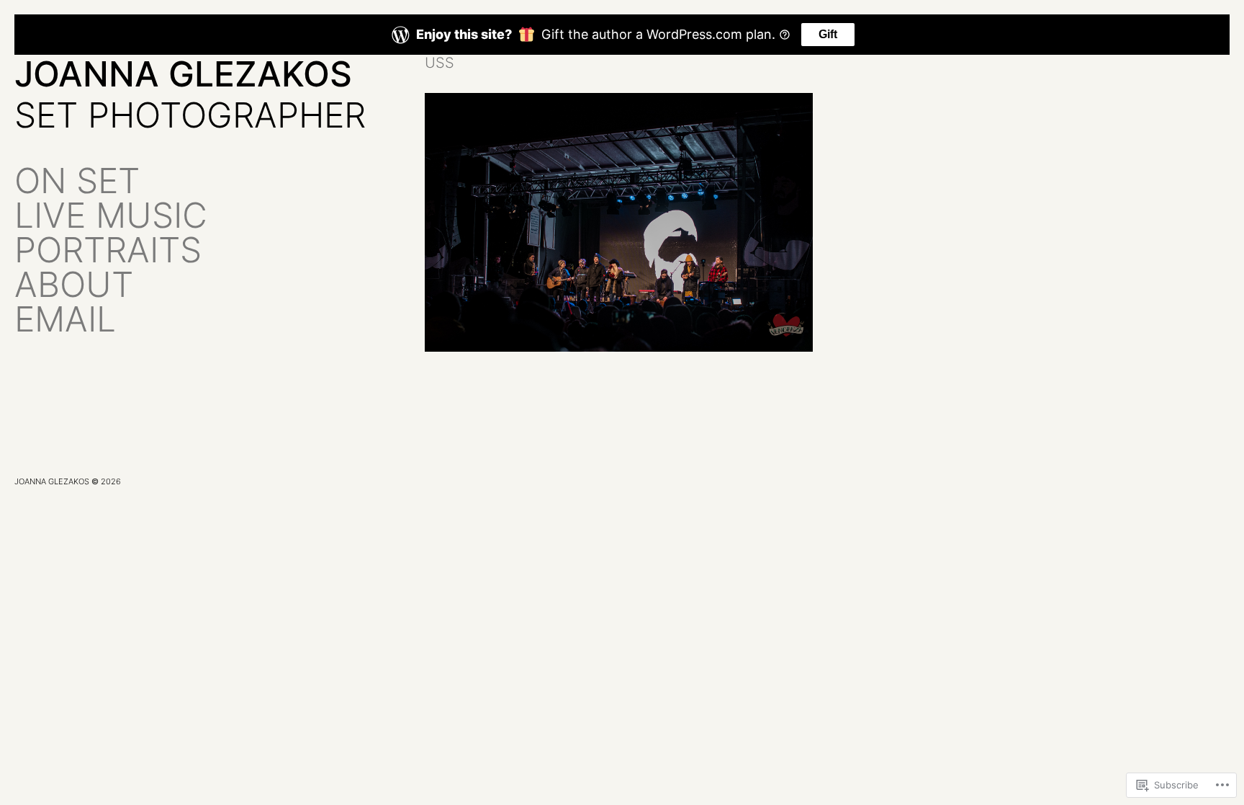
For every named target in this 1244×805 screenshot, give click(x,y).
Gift (828, 34)
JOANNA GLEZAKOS (183, 74)
